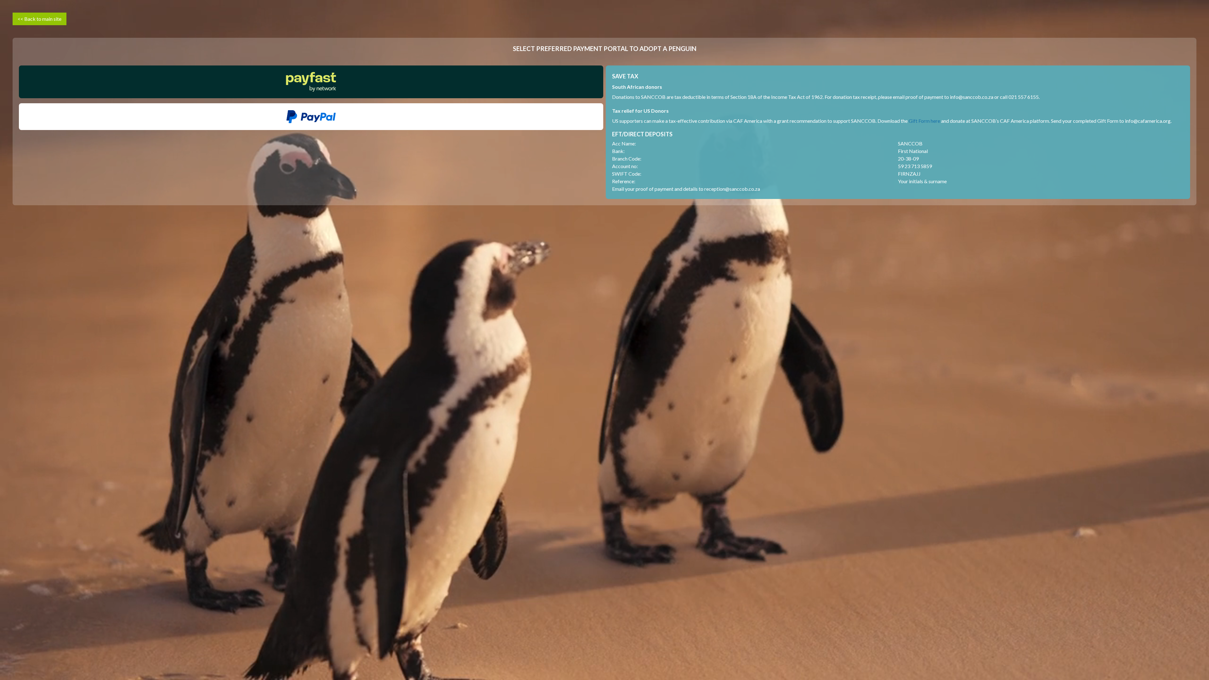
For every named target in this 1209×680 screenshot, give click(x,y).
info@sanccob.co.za (971, 97)
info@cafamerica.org (1148, 121)
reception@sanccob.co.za (732, 189)
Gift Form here (924, 121)
